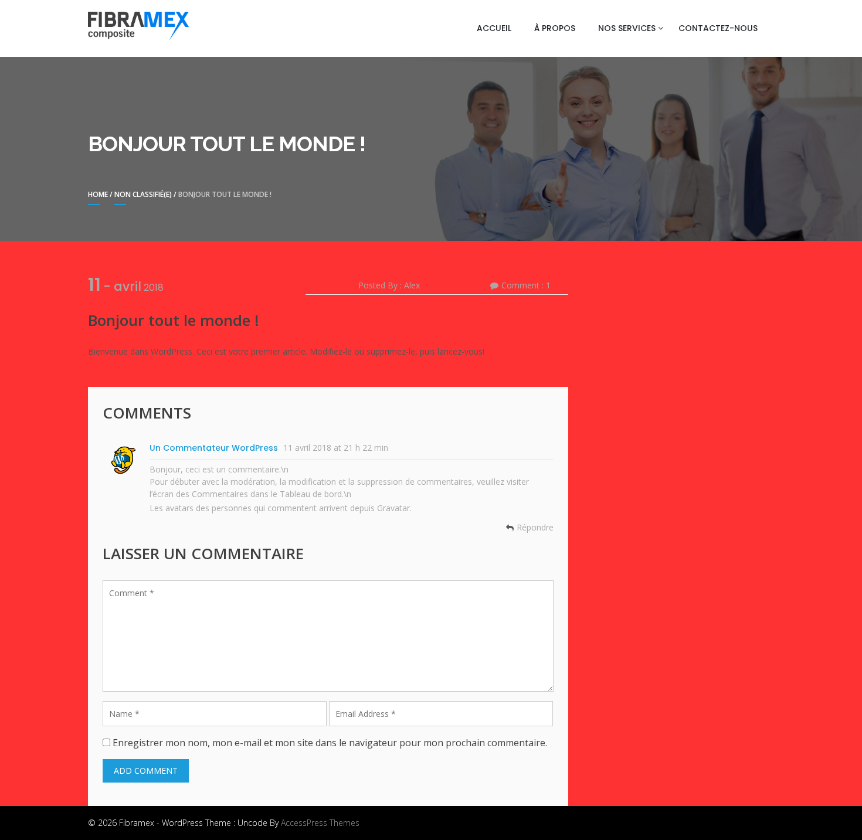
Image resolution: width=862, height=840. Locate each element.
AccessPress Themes (320, 822)
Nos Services (627, 28)
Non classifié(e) (143, 194)
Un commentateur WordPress (214, 448)
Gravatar (393, 507)
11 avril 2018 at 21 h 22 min (335, 447)
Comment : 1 (526, 285)
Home (98, 194)
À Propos (554, 28)
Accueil (494, 28)
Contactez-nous (718, 28)
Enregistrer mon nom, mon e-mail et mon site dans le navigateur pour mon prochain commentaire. (330, 742)
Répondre (535, 527)
